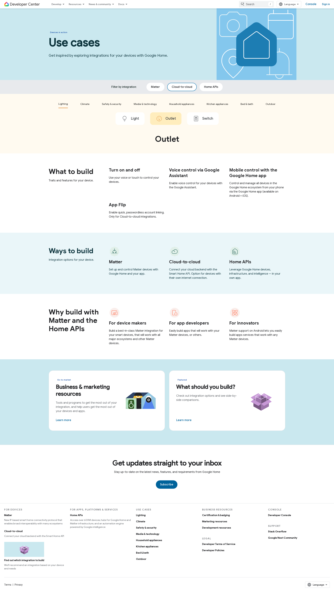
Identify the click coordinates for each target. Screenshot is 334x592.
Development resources (216, 527)
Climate (140, 521)
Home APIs (76, 515)
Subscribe (166, 484)
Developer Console (279, 515)
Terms (7, 584)
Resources (75, 4)
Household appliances (149, 540)
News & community (100, 4)
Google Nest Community (282, 537)
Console (310, 4)
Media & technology (147, 533)
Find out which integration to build (24, 560)
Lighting (141, 515)
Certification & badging (216, 515)
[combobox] (256, 4)
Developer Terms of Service (218, 544)
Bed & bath (142, 552)
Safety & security (146, 527)
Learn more (63, 420)
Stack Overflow (277, 531)
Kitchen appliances (147, 546)
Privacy (19, 584)
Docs (121, 4)
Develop (56, 4)
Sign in (326, 4)
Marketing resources (214, 521)
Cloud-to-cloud (13, 531)
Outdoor (141, 559)
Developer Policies (213, 550)
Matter (8, 515)
